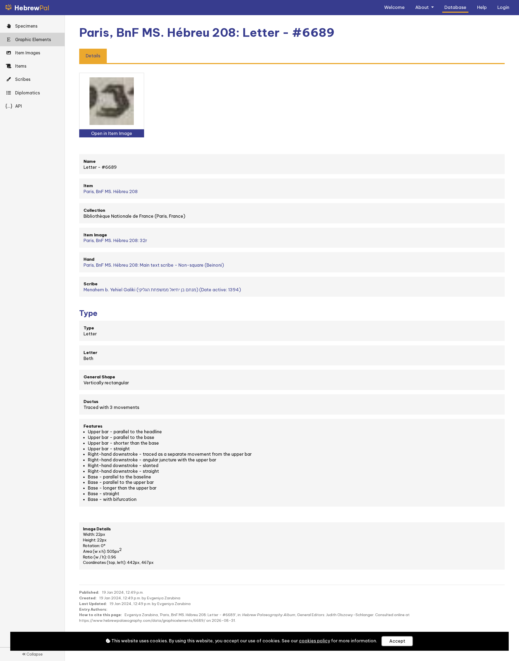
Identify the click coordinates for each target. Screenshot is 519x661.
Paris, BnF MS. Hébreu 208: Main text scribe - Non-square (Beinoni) (154, 265)
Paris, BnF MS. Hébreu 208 (111, 191)
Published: (89, 592)
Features (93, 426)
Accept (397, 641)
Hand (89, 259)
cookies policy (314, 640)
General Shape (99, 376)
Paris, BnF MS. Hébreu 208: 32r (115, 240)
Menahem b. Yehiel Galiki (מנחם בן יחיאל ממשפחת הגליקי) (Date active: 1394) (162, 289)
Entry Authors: (93, 609)
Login (503, 7)
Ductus (91, 401)
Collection (94, 210)
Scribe (91, 283)
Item (88, 185)
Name (90, 161)
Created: (88, 598)
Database (455, 7)
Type (89, 327)
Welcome (394, 7)
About (422, 7)
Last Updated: (93, 603)
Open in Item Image (111, 133)
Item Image (95, 234)
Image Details (97, 529)
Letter (90, 352)
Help (482, 7)
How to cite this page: (100, 614)
